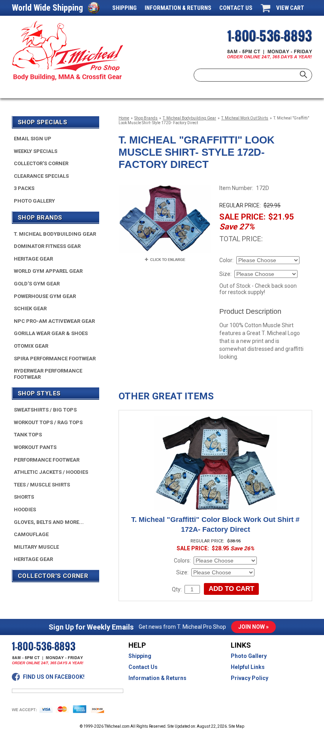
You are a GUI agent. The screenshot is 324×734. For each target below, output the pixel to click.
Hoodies (25, 509)
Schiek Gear (30, 308)
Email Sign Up (32, 139)
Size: (225, 274)
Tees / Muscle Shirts (42, 485)
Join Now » (253, 627)
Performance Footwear (46, 460)
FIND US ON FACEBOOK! (54, 677)
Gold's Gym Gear (37, 284)
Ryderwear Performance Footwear (48, 374)
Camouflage (31, 534)
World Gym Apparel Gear (48, 271)
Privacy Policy (249, 678)
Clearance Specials (41, 176)
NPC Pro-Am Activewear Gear (54, 321)
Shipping (124, 7)
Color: (226, 260)
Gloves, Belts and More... (49, 522)
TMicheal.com (117, 726)
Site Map (236, 726)
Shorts (24, 497)
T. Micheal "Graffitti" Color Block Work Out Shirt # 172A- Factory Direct (215, 524)
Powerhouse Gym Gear (45, 296)
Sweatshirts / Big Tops (45, 410)
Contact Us (235, 7)
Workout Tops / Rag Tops (48, 422)
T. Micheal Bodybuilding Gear (189, 118)
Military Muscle (36, 547)
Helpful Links (248, 667)
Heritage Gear (33, 259)
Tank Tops (28, 435)
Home (124, 118)
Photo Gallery (34, 201)
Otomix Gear (31, 346)
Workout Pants (35, 447)
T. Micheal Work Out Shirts (244, 118)
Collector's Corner (41, 163)
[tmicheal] (67, 50)
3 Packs (24, 188)
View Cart (290, 7)
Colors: (182, 560)
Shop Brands (146, 118)
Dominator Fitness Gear (47, 246)
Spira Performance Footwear (55, 358)
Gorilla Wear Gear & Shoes (51, 333)
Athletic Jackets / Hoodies (51, 472)
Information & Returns (178, 7)
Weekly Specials (35, 151)
